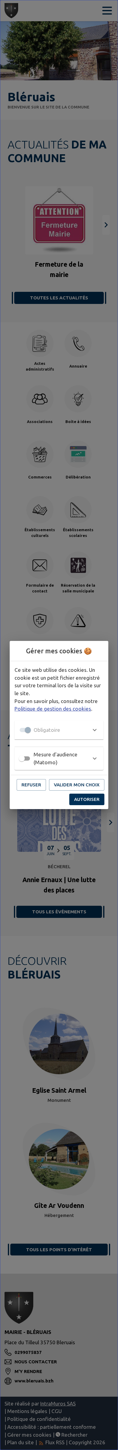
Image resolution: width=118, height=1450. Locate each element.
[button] (59, 730)
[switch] (22, 758)
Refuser (31, 784)
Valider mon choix (77, 784)
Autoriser (87, 799)
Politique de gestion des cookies (53, 709)
